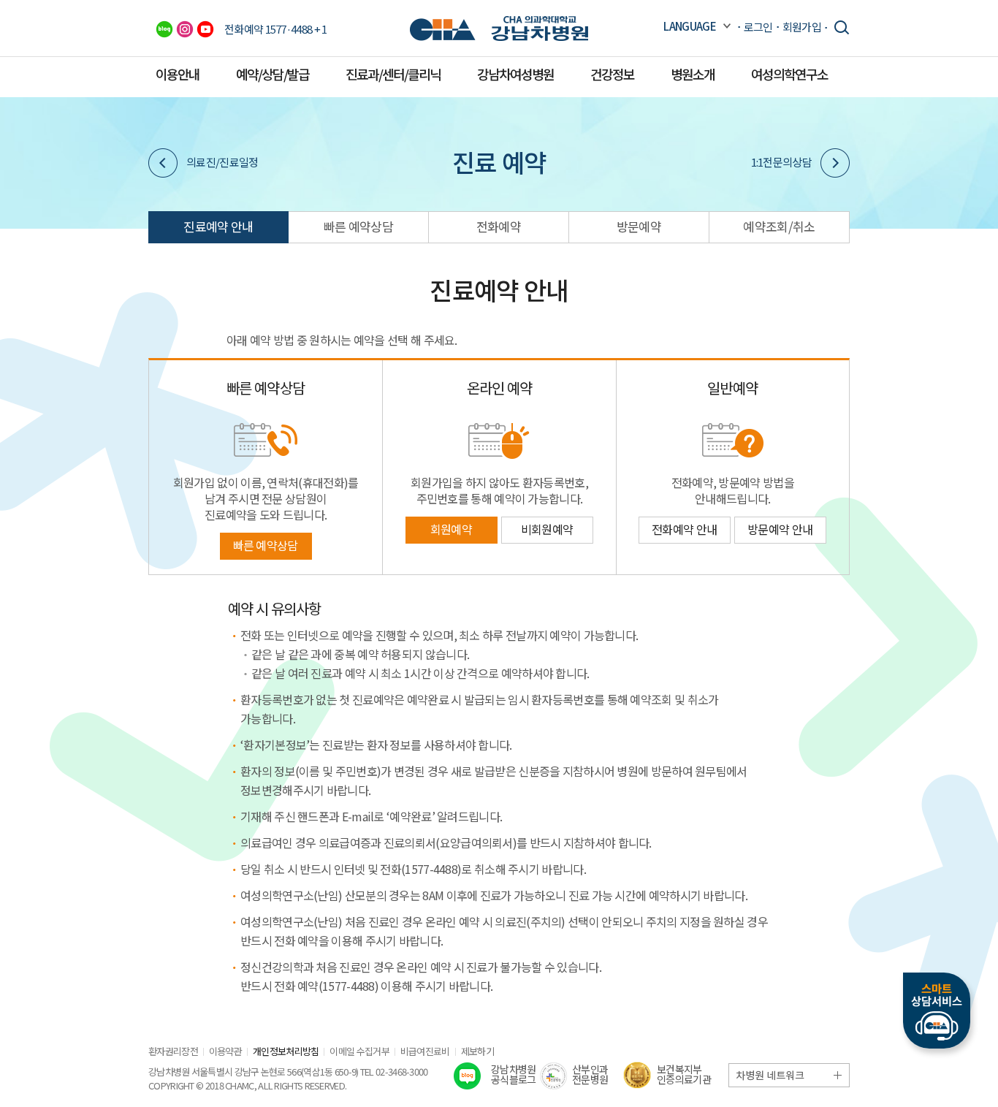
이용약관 (225, 1051)
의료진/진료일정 (222, 162)
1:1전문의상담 (781, 162)
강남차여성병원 (515, 73)
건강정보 (612, 73)
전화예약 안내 (684, 529)
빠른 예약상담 (358, 226)
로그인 (758, 26)
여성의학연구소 (789, 73)
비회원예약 (547, 529)
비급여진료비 (425, 1051)
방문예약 (639, 226)
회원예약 (451, 529)
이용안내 (177, 73)
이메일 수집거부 (359, 1051)
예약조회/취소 (779, 226)
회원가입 (801, 26)
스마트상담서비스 (936, 1011)
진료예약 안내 (218, 226)
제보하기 (477, 1051)
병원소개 (693, 73)
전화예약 (498, 226)
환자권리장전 (173, 1051)
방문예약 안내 (779, 529)
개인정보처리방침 (286, 1051)
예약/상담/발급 (272, 73)
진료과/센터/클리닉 (393, 73)
